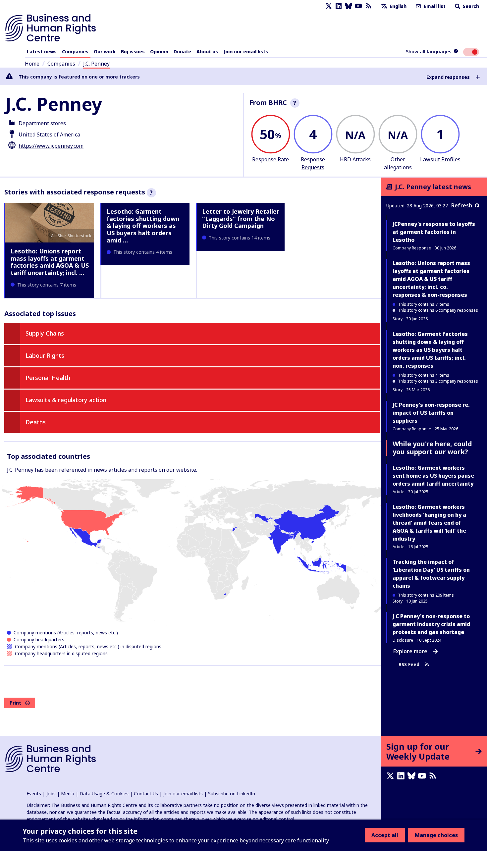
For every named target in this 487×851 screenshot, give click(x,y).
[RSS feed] (368, 6)
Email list (434, 6)
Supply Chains (45, 333)
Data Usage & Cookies (104, 793)
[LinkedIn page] (339, 6)
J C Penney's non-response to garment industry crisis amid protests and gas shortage (431, 624)
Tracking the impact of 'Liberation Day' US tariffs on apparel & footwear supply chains (431, 573)
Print (15, 703)
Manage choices (436, 835)
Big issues (133, 51)
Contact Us (146, 793)
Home (32, 63)
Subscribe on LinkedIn (231, 793)
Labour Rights (45, 355)
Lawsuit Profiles (440, 159)
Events (34, 793)
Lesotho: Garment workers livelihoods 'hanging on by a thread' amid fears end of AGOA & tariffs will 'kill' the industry (429, 522)
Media (67, 793)
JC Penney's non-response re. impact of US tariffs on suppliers (431, 412)
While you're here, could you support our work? (432, 447)
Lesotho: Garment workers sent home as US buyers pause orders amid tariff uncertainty (433, 475)
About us (207, 51)
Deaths (36, 422)
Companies (75, 51)
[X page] (329, 6)
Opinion (159, 51)
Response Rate (270, 159)
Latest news (42, 51)
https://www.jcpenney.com (51, 145)
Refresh (461, 205)
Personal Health (48, 378)
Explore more (410, 651)
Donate (182, 51)
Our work (105, 51)
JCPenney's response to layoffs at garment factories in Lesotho (434, 231)
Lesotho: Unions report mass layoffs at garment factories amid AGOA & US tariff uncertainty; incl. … (50, 262)
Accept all (384, 835)
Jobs (51, 793)
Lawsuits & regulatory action (66, 400)
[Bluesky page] (348, 6)
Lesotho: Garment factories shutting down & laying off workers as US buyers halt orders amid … (143, 225)
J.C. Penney (96, 63)
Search (470, 6)
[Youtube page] (358, 6)
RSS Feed (409, 664)
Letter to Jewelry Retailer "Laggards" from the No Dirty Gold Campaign (240, 218)
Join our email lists (245, 51)
